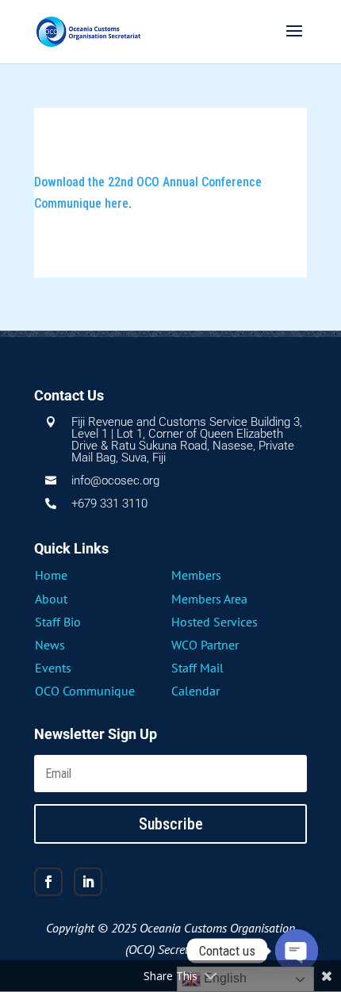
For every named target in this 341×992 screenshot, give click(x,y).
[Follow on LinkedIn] (88, 882)
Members (196, 575)
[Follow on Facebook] (48, 882)
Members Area (209, 599)
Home (51, 575)
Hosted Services (214, 622)
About (51, 599)
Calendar (195, 691)
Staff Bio (58, 622)
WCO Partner (205, 645)
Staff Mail (197, 668)
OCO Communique (85, 691)
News (50, 645)
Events (53, 668)
